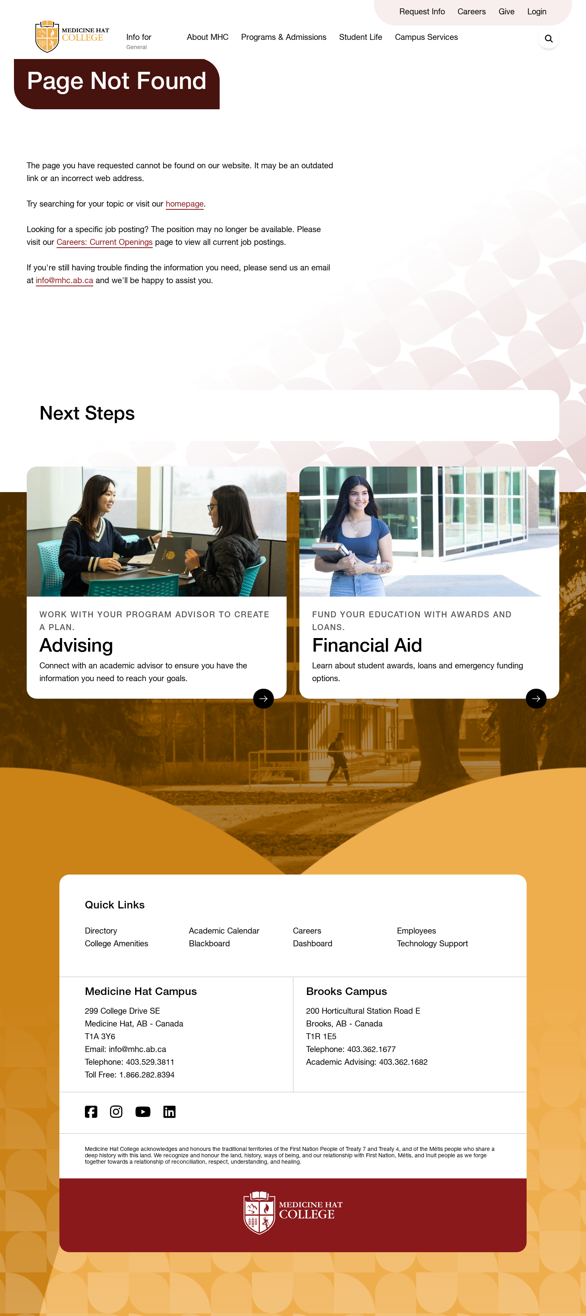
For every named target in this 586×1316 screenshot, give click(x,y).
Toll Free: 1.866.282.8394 (130, 1076)
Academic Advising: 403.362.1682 (367, 1063)
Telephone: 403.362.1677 (351, 1050)
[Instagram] (116, 1113)
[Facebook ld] (91, 1113)
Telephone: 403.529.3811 (130, 1063)
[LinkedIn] (169, 1113)
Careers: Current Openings (105, 243)
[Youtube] (143, 1113)
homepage (185, 205)
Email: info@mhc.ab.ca (125, 1050)
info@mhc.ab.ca (64, 282)
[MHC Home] (70, 36)
